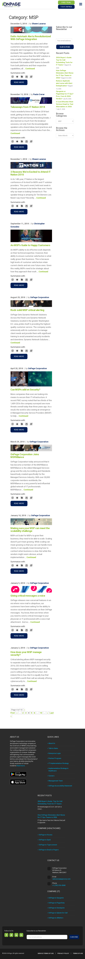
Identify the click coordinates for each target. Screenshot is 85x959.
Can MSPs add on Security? (25, 389)
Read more (21, 766)
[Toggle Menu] (80, 4)
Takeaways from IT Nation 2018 (28, 107)
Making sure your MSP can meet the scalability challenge (30, 529)
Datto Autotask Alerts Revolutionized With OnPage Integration (31, 38)
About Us (51, 743)
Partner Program (54, 758)
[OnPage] (11, 4)
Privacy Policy (63, 953)
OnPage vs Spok (45, 840)
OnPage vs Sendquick (56, 908)
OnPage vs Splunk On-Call (58, 913)
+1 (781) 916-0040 (58, 885)
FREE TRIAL (66, 2)
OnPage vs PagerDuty (56, 903)
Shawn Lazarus (39, 23)
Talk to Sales (53, 748)
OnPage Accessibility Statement (60, 786)
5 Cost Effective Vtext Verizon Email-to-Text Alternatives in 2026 (64, 104)
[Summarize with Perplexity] (26, 78)
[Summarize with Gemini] (17, 78)
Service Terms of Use (46, 953)
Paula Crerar (39, 94)
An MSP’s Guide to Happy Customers (30, 245)
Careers (51, 776)
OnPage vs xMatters (55, 918)
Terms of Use (78, 953)
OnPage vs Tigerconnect (48, 845)
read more (19, 82)
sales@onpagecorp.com (61, 879)
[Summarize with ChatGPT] (13, 78)
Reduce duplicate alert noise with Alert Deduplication (64, 83)
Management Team (55, 781)
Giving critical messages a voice (28, 595)
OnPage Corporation (39, 297)
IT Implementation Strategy (58, 763)
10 (41, 713)
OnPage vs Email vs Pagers (49, 850)
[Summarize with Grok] (31, 78)
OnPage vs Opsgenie (56, 898)
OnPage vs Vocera (45, 835)
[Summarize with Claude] (22, 78)
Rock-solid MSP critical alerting (27, 310)
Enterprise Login (54, 753)
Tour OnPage (66, 7)
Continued (30, 68)
